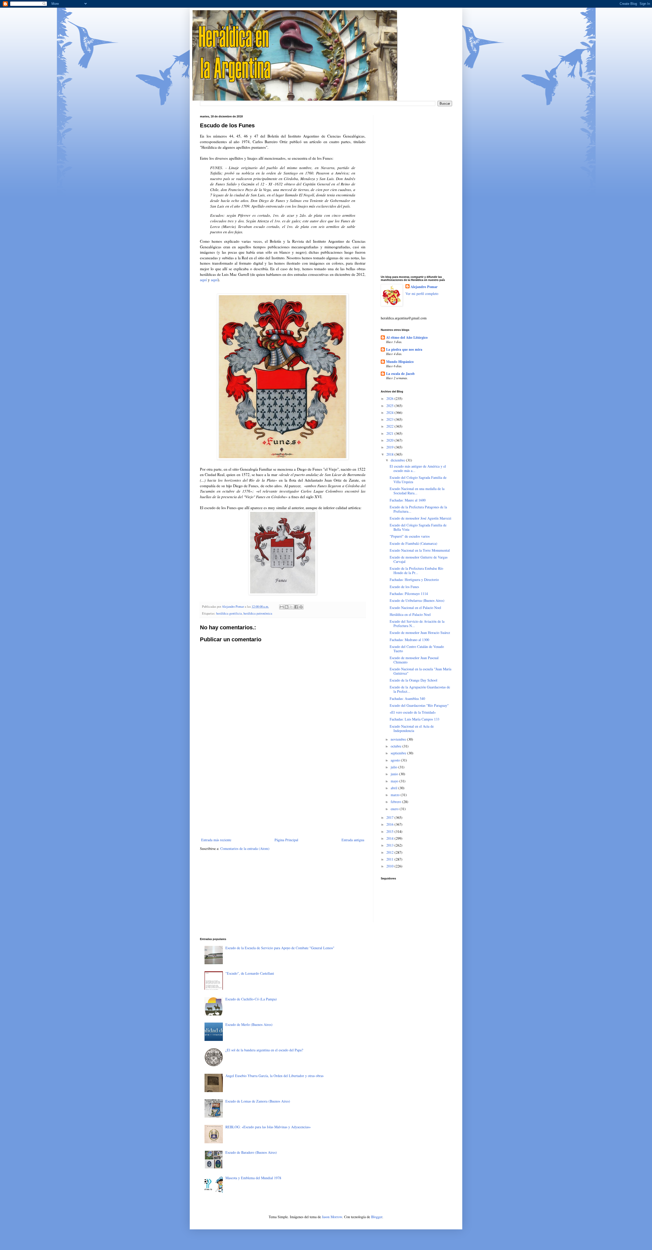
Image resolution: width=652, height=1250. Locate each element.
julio (394, 767)
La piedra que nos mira (404, 349)
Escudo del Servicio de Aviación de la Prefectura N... (417, 623)
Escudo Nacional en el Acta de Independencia (412, 728)
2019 (390, 447)
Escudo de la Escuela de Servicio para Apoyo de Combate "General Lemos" (279, 947)
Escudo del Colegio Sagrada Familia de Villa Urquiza (418, 479)
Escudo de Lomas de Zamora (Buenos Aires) (257, 1101)
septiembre (399, 753)
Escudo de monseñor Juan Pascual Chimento (414, 659)
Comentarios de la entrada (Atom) (244, 848)
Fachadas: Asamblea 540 (407, 698)
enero (395, 808)
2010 (390, 866)
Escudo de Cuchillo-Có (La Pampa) (251, 999)
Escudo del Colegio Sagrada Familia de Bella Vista (418, 527)
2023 (390, 419)
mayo (395, 781)
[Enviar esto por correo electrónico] (281, 606)
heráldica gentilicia (229, 613)
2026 (390, 398)
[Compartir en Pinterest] (301, 606)
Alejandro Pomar (424, 286)
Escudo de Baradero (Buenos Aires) (251, 1152)
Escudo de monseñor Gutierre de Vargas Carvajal (418, 559)
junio (395, 773)
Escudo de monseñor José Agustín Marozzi (420, 518)
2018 (390, 454)
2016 (390, 824)
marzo (396, 794)
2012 (390, 852)
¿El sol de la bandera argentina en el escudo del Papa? (264, 1050)
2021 (390, 433)
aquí (203, 279)
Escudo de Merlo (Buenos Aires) (249, 1024)
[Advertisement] (282, 794)
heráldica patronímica (257, 613)
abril (394, 787)
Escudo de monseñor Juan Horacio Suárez (420, 632)
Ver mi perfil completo (421, 293)
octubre (396, 746)
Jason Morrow (332, 1216)
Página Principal (286, 839)
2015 (390, 831)
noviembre (399, 739)
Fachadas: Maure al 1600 (408, 500)
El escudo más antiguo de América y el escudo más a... (418, 468)
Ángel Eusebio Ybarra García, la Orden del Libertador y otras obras (274, 1075)
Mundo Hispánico (400, 361)
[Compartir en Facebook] (296, 606)
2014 (390, 838)
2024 (390, 412)
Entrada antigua (353, 839)
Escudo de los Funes (404, 586)
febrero (396, 801)
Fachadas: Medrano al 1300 (409, 639)
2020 (390, 440)
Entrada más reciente (216, 839)
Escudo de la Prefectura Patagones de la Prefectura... (418, 509)
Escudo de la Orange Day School (413, 680)
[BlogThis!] (286, 606)
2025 (390, 405)
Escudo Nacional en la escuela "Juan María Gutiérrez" (420, 671)
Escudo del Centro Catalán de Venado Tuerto (417, 648)
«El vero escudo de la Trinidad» (413, 712)
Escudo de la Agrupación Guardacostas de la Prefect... (420, 689)
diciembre (398, 460)
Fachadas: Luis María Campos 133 (414, 719)
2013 (390, 845)
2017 (390, 817)
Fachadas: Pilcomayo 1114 (409, 593)
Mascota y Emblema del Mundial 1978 (253, 1177)
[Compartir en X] (291, 606)
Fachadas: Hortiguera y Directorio (414, 579)
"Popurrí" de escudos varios (410, 536)
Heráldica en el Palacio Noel (410, 614)
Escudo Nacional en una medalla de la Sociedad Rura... (417, 490)
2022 (390, 426)
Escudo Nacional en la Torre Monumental (420, 550)
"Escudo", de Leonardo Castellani (249, 973)
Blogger (376, 1216)
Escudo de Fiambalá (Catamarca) (413, 543)
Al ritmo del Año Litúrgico (407, 337)
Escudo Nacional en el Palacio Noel (415, 607)
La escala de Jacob (400, 373)
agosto (396, 760)
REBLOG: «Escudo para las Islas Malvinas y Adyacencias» (268, 1126)
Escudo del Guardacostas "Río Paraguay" (419, 705)
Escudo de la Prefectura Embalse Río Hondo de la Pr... (416, 570)
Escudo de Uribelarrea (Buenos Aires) (417, 600)
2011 (390, 859)
